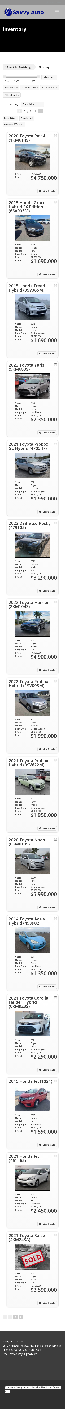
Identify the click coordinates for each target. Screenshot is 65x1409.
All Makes (48, 77)
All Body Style (29, 87)
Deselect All (27, 118)
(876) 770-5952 (55, 2)
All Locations (48, 87)
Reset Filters (10, 118)
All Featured (11, 95)
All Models (10, 87)
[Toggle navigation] (57, 11)
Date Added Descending (28, 105)
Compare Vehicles (13, 124)
